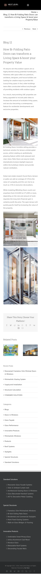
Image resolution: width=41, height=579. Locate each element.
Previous (27, 29)
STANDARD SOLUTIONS (13, 395)
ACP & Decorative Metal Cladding (20, 496)
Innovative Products (12, 431)
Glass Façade (9, 420)
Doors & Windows (11, 415)
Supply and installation (13, 384)
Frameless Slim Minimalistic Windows (22, 511)
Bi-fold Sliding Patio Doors (18, 513)
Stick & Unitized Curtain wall (18, 488)
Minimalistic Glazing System (15, 379)
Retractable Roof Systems (17, 545)
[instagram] (22, 571)
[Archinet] (7, 571)
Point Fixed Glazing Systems (18, 519)
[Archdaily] (10, 571)
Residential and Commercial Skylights (22, 516)
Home (33, 12)
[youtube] (18, 571)
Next (34, 29)
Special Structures (11, 457)
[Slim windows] (12, 4)
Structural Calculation (13, 390)
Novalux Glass (13, 542)
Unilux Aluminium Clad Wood (19, 539)
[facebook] (34, 571)
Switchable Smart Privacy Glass (19, 537)
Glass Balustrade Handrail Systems (21, 494)
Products (8, 441)
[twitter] (14, 571)
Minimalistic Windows (13, 436)
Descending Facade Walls (17, 548)
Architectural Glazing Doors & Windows (22, 491)
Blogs (7, 409)
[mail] (30, 571)
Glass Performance (11, 425)
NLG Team (27, 568)
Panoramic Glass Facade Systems (20, 485)
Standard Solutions (12, 462)
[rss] (26, 571)
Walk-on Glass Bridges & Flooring (20, 522)
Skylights (8, 452)
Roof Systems (10, 446)
